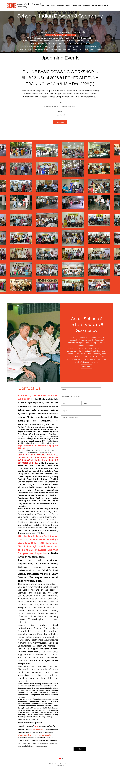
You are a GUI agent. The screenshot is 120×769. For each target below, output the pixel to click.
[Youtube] (60, 758)
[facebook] (63, 758)
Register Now (60, 122)
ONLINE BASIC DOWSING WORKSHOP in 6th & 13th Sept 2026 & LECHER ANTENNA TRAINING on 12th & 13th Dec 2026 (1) (60, 78)
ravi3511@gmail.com (30, 719)
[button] (68, 5)
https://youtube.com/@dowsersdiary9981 (34, 735)
